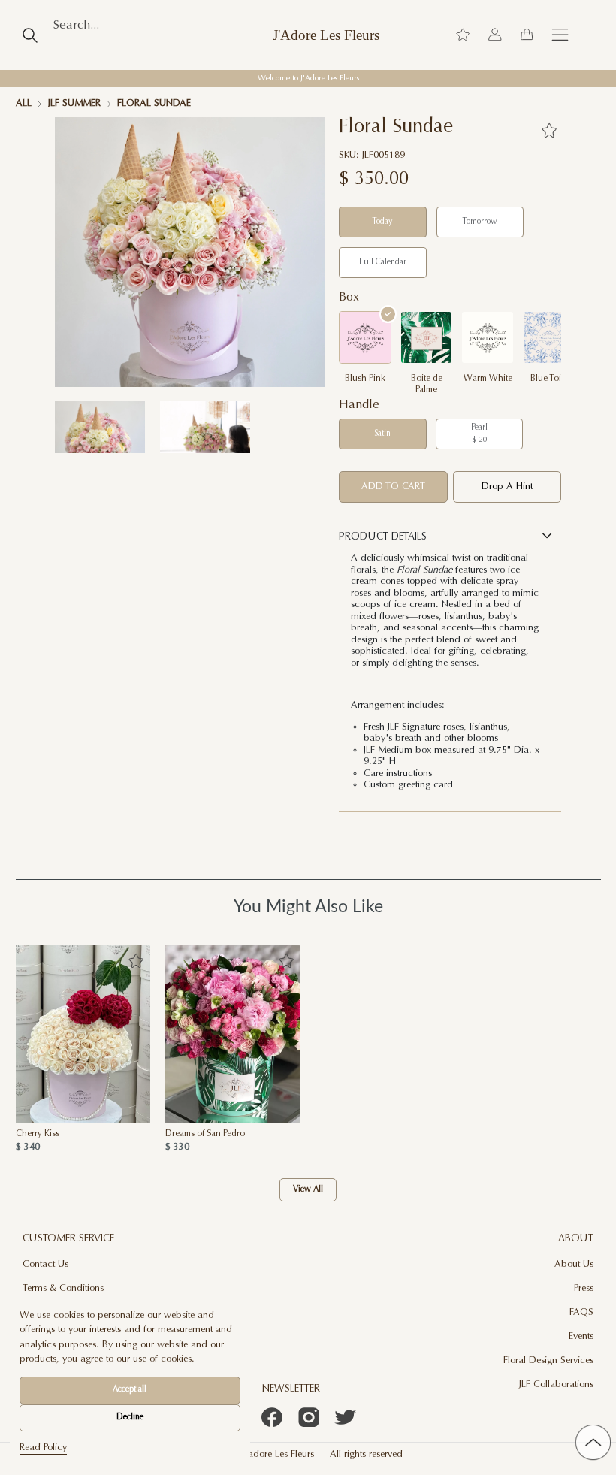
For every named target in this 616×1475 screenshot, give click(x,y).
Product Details (383, 537)
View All (308, 1190)
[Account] (495, 35)
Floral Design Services (548, 1360)
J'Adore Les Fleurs (326, 35)
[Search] (30, 35)
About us (573, 1264)
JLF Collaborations (556, 1384)
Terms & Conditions (63, 1288)
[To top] (592, 1442)
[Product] (83, 1034)
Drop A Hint (507, 486)
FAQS (581, 1312)
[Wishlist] (463, 35)
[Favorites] (548, 130)
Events (581, 1336)
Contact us (45, 1264)
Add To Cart (393, 486)
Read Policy (43, 1447)
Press (583, 1288)
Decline (129, 1417)
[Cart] (526, 35)
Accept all (129, 1390)
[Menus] (560, 35)
